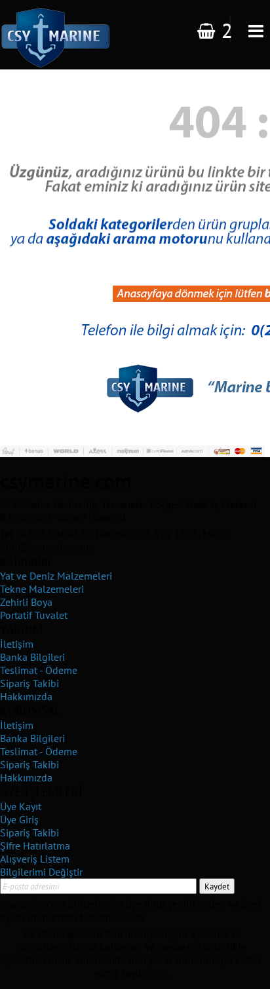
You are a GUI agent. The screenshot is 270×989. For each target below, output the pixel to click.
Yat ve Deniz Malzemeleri (56, 575)
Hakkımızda (26, 696)
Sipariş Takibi (29, 683)
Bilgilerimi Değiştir (41, 871)
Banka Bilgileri (32, 656)
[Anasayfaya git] (132, 338)
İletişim (16, 643)
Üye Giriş (19, 819)
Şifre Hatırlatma (35, 845)
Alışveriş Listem (34, 858)
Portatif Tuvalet (34, 615)
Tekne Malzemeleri (42, 588)
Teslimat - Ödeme (38, 670)
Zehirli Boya (26, 601)
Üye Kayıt (20, 806)
